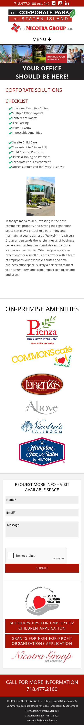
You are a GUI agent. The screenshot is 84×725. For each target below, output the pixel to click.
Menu (40, 39)
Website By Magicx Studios (42, 720)
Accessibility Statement (64, 706)
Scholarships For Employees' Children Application (42, 625)
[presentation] (36, 556)
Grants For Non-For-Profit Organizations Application (42, 641)
